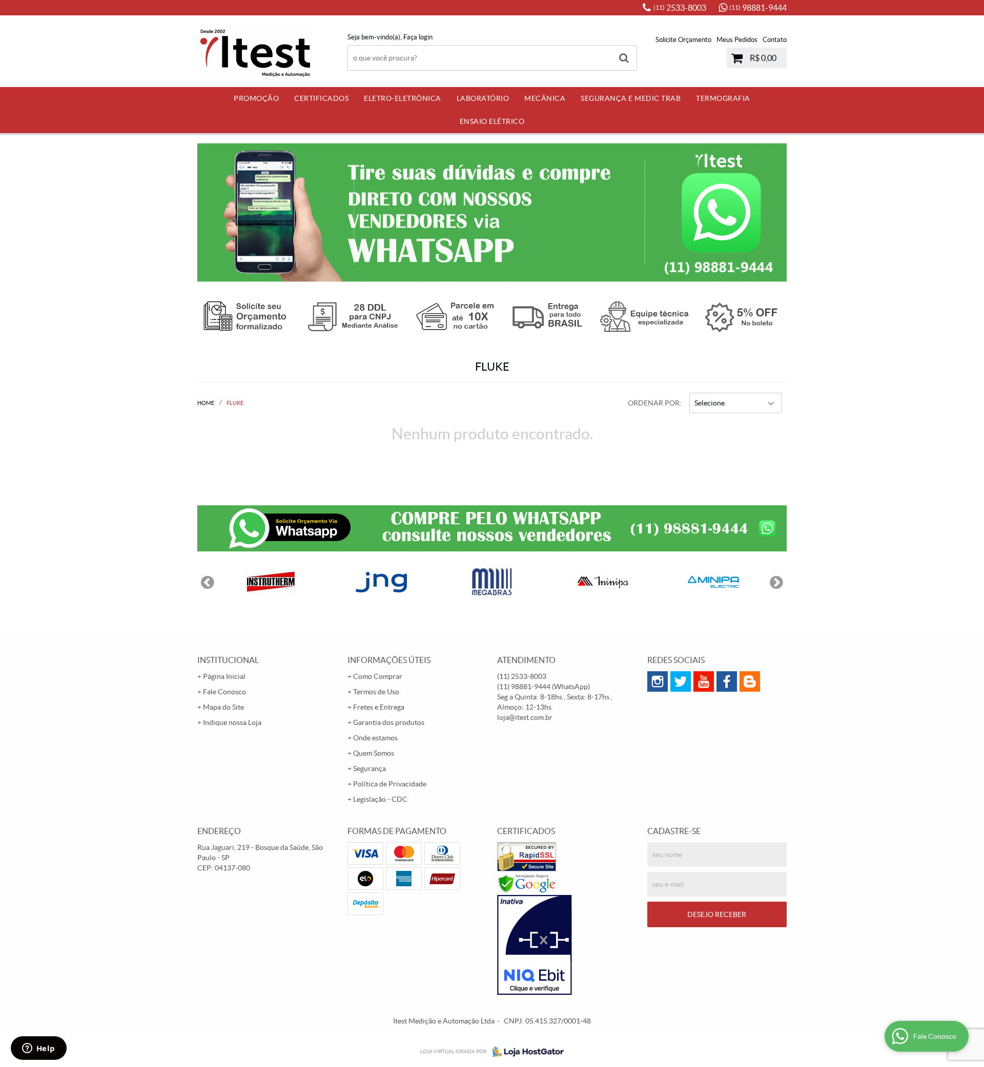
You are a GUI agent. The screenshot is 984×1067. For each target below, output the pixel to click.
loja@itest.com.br (524, 717)
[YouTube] (703, 681)
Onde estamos (375, 738)
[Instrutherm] (270, 582)
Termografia (723, 98)
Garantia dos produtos (388, 722)
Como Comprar (377, 676)
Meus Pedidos (736, 40)
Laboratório (483, 98)
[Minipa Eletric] (713, 582)
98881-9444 (758, 7)
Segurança (369, 768)
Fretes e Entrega (378, 707)
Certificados (321, 98)
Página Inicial (224, 676)
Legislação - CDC (380, 799)
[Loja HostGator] (524, 1052)
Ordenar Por (654, 403)
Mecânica (544, 98)
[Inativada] (567, 945)
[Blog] (750, 681)
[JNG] (381, 582)
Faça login (418, 37)
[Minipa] (602, 582)
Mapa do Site (223, 707)
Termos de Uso (376, 692)
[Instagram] (657, 681)
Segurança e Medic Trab (631, 98)
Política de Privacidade (389, 784)
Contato (775, 40)
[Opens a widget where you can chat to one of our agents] (38, 1049)
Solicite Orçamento (683, 40)
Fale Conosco (224, 692)
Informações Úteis (388, 660)
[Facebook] (726, 681)
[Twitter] (680, 681)
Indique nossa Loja (232, 722)
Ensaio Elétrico (492, 121)
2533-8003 (679, 7)
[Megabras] (492, 582)
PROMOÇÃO (256, 98)
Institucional (228, 660)
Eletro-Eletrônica (402, 98)
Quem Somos (373, 753)
